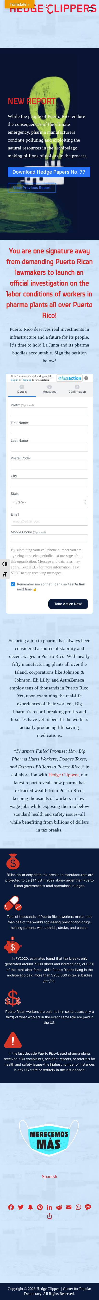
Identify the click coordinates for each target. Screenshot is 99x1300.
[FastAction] (69, 378)
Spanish (49, 1176)
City (14, 476)
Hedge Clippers (63, 774)
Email (15, 514)
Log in (14, 379)
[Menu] (91, 9)
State (15, 493)
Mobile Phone (28, 532)
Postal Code (20, 458)
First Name (19, 423)
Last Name (19, 440)
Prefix (22, 405)
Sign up (27, 379)
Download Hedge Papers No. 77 (49, 172)
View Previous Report (32, 187)
